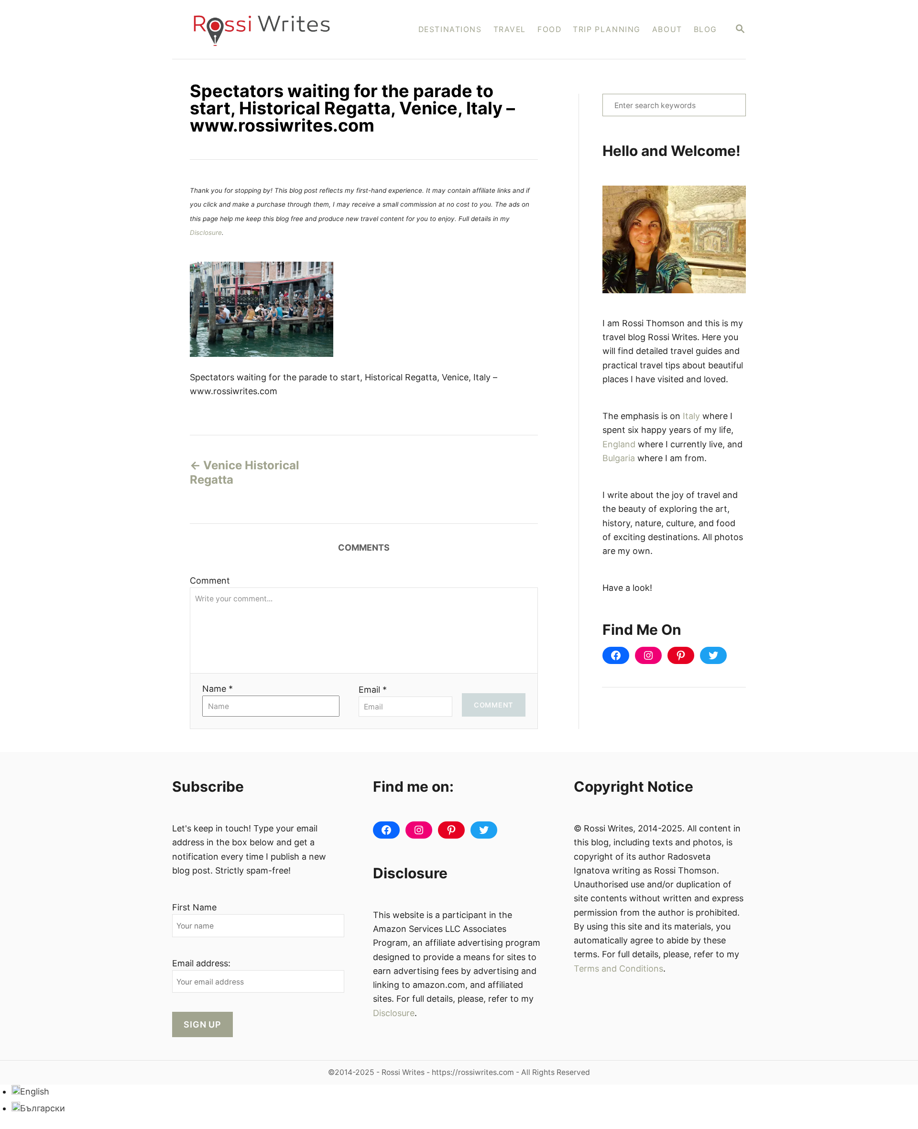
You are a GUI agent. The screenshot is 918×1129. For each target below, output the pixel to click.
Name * (217, 689)
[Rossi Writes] (268, 29)
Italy (691, 416)
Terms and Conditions (618, 968)
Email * (373, 690)
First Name (194, 907)
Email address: (201, 963)
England (618, 444)
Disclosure (206, 232)
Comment (210, 581)
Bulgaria (618, 458)
